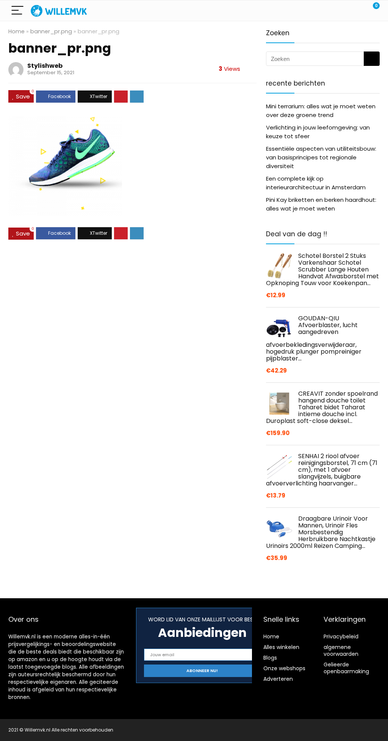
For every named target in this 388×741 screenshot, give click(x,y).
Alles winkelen (281, 647)
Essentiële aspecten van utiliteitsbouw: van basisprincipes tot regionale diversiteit (321, 157)
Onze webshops (284, 668)
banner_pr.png (51, 31)
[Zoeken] (372, 58)
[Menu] (17, 11)
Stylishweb (45, 65)
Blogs (270, 657)
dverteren (280, 679)
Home (16, 31)
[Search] (340, 11)
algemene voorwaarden (341, 650)
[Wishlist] (356, 10)
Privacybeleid (341, 636)
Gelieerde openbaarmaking (346, 668)
